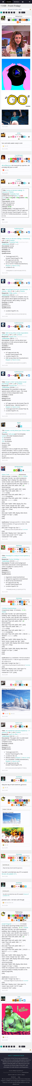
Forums (9, 2)
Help (19, 1077)
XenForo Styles (21, 1074)
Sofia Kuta (12, 434)
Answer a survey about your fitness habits (17, 430)
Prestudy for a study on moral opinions (17, 555)
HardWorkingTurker (18, 228)
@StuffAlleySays (6, 165)
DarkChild (19, 777)
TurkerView (5, 244)
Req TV (17, 196)
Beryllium (13, 1077)
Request (8, 265)
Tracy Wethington (19, 155)
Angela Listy (12, 336)
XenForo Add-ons (12, 1074)
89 (19, 12)
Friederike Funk (14, 194)
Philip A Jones (13, 293)
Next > (23, 12)
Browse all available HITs (9, 874)
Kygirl (19, 422)
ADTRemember (19, 466)
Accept (5, 432)
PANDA (11, 192)
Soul (19, 996)
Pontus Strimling (14, 559)
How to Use (15, 265)
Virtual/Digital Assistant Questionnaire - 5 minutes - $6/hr (16, 290)
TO (4, 197)
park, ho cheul (13, 734)
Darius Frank (5, 474)
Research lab (13, 385)
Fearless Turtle (18, 681)
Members (16, 2)
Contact (4, 436)
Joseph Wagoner (7, 924)
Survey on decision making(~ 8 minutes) (17, 238)
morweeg (19, 545)
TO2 (3, 441)
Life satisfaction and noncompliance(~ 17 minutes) (16, 731)
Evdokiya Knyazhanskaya (9, 608)
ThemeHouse (25, 1072)
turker (19, 133)
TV (2, 438)
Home (3, 2)
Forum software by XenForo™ (16, 1070)
